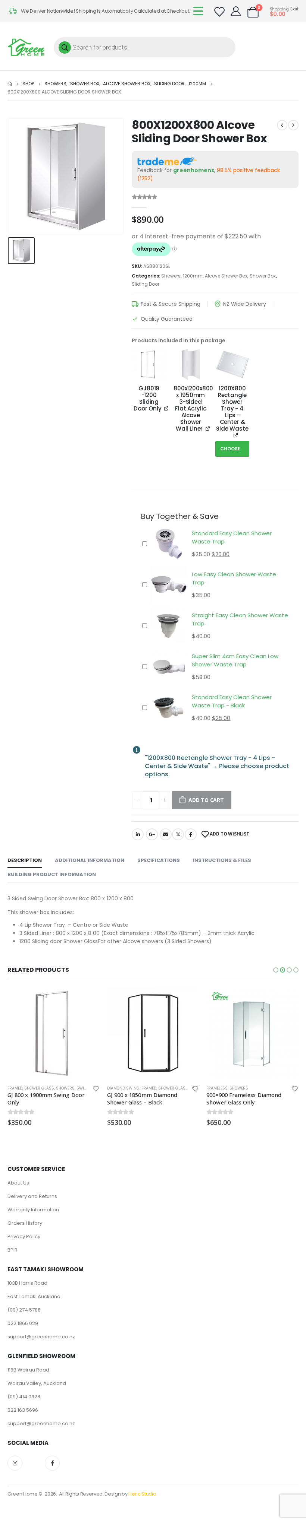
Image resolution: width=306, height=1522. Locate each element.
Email (166, 834)
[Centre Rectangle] (232, 365)
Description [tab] (24, 860)
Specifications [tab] (158, 860)
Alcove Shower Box (226, 276)
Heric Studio (142, 1493)
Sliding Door (145, 284)
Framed (14, 1088)
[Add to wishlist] (96, 1088)
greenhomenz (193, 170)
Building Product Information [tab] (51, 874)
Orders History (24, 1223)
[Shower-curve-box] (149, 365)
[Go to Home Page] (9, 84)
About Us (18, 1182)
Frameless (217, 1088)
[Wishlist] (219, 12)
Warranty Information (33, 1209)
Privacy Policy (23, 1236)
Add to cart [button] (87, 999)
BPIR (12, 1249)
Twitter (178, 834)
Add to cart (206, 799)
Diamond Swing (123, 1088)
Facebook (191, 834)
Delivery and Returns (32, 1196)
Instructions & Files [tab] (222, 860)
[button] (275, 969)
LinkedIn (138, 834)
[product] (53, 1033)
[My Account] (236, 11)
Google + (152, 834)
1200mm (193, 276)
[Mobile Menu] (200, 11)
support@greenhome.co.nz (41, 1336)
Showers (171, 276)
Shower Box (263, 276)
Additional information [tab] (89, 860)
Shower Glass (39, 1088)
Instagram (14, 1463)
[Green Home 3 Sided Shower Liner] (191, 365)
